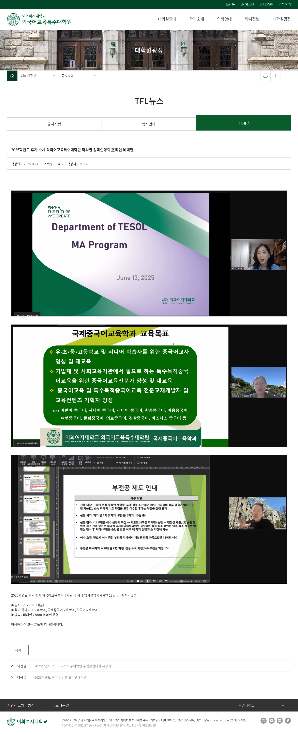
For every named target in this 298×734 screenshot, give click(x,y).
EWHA (230, 4)
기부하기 (285, 4)
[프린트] (265, 76)
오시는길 (62, 705)
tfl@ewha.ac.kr (212, 720)
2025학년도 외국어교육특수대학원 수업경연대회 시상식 (72, 665)
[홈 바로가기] (12, 76)
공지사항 (68, 75)
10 (192, 720)
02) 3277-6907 (181, 720)
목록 (18, 650)
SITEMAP (266, 4)
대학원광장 (28, 75)
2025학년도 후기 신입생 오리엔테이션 (60, 677)
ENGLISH (247, 4)
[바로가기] (39, 19)
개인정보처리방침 (21, 705)
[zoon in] (276, 76)
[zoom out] (286, 76)
